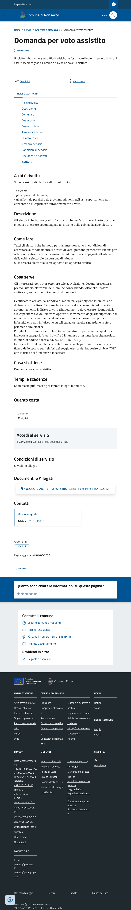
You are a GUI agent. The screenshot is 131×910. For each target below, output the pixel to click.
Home (17, 30)
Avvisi (97, 708)
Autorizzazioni (48, 718)
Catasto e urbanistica (52, 723)
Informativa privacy (77, 761)
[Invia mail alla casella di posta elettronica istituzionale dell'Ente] (25, 805)
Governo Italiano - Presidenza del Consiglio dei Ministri (52, 787)
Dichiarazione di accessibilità (78, 774)
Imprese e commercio (78, 713)
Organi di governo (23, 718)
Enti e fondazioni (23, 713)
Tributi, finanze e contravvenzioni (78, 730)
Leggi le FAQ (74, 789)
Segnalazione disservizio (78, 795)
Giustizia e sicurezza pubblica (78, 705)
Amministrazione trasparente (78, 783)
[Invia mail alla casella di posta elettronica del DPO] (24, 864)
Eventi (97, 734)
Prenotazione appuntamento (78, 803)
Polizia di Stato (48, 772)
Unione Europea (49, 777)
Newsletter (100, 765)
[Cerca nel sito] (112, 15)
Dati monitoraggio (23, 893)
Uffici (16, 739)
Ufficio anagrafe (27, 514)
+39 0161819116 (23, 785)
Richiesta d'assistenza (78, 811)
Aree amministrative (25, 703)
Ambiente (46, 703)
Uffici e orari (20, 837)
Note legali (73, 766)
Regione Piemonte (22, 4)
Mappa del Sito (100, 893)
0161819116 (36, 521)
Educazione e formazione (52, 741)
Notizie (97, 703)
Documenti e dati (23, 708)
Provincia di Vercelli (51, 761)
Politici (17, 733)
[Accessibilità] (10, 899)
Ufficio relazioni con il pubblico (25, 829)
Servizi (27, 30)
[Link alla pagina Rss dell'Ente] (96, 761)
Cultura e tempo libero (52, 730)
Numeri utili (20, 842)
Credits (73, 893)
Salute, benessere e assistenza (78, 720)
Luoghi (97, 729)
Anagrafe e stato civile (47, 30)
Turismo (71, 739)
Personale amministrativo (25, 725)
